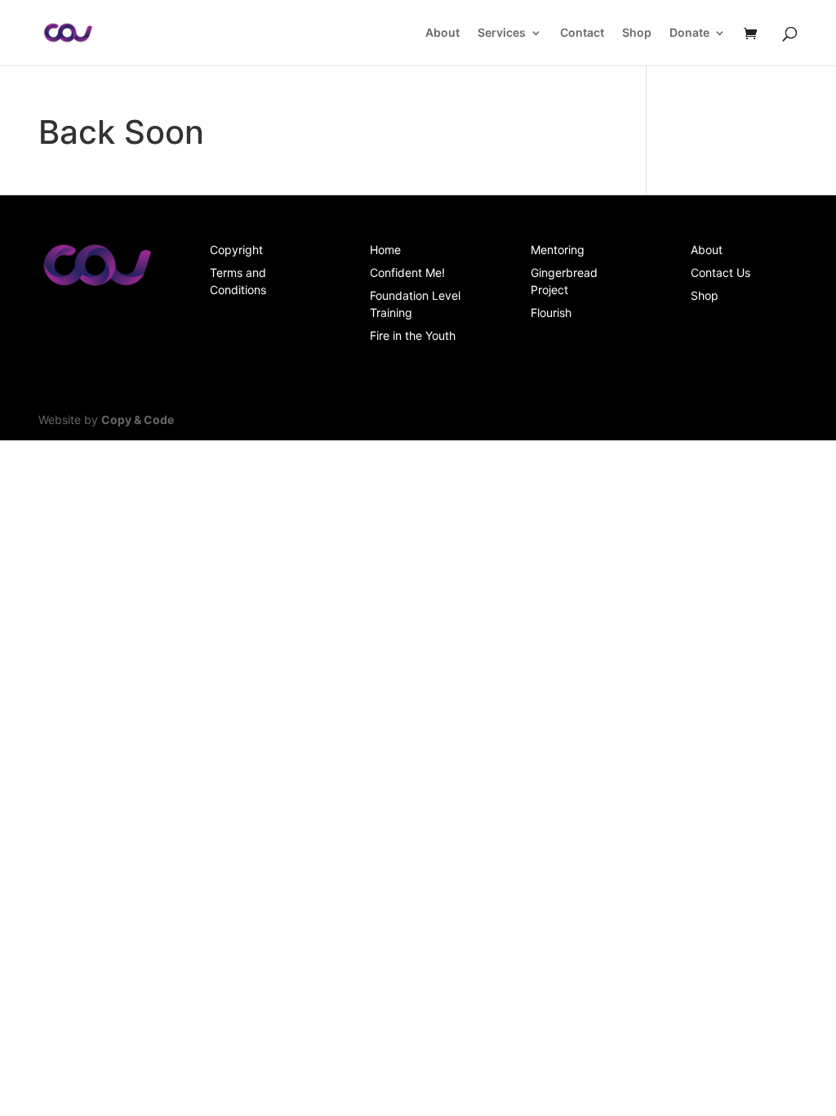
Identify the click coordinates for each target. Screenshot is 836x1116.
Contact (582, 33)
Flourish (551, 312)
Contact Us (720, 272)
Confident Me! (407, 272)
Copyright (236, 250)
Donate (689, 33)
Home (385, 250)
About (442, 33)
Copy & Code (137, 419)
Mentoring (558, 250)
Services (502, 33)
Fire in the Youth (413, 335)
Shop (636, 33)
